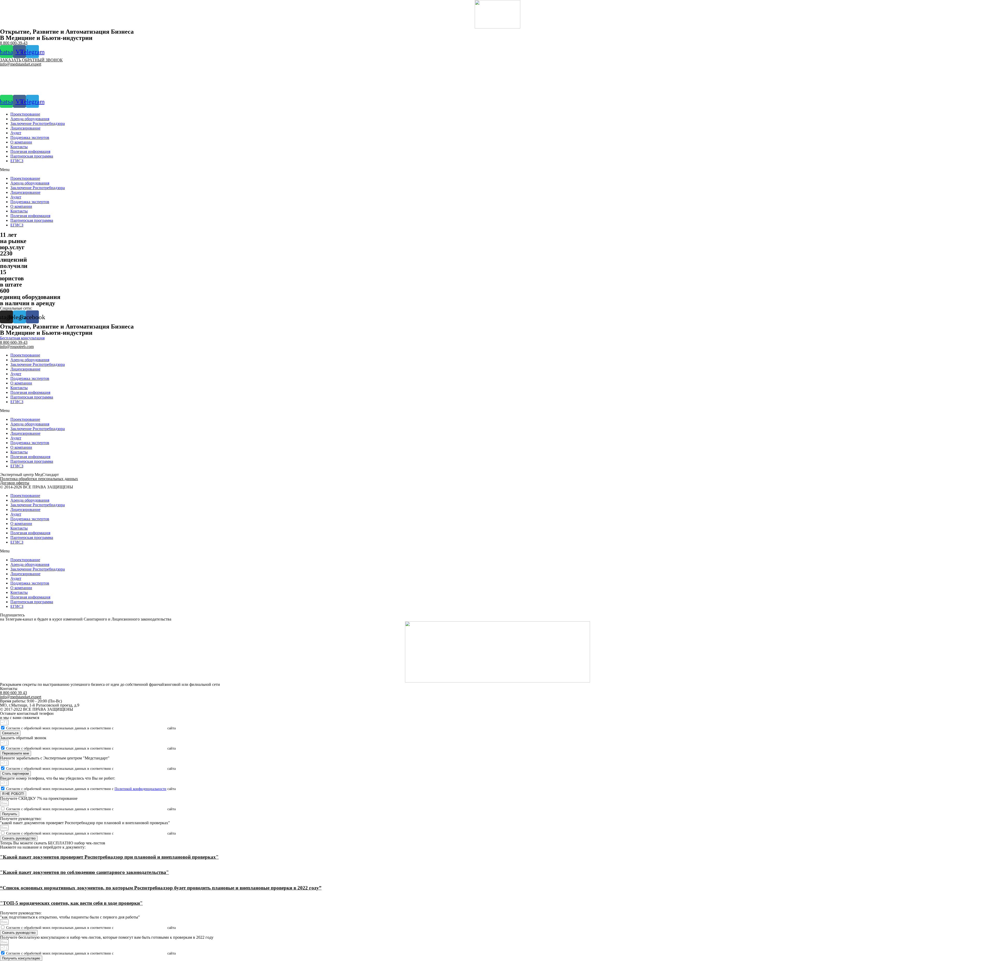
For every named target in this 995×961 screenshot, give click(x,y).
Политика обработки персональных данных (39, 478)
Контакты (19, 147)
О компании (21, 142)
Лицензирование (25, 128)
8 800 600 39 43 (13, 693)
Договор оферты (14, 483)
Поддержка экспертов (29, 137)
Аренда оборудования (29, 119)
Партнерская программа (31, 156)
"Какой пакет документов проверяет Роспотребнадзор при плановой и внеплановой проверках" (109, 857)
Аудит (15, 133)
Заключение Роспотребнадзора (37, 123)
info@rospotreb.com (17, 346)
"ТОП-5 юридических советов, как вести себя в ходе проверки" (71, 903)
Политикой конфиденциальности (140, 728)
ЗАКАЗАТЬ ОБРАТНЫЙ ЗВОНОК (31, 60)
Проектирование (25, 114)
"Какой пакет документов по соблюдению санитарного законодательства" (84, 872)
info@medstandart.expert (20, 64)
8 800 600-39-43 (13, 43)
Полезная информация (30, 151)
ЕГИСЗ (16, 161)
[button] (497, 169)
